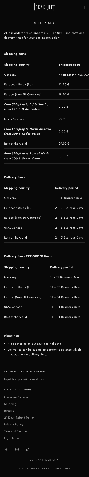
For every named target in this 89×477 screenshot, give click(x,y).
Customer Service (16, 397)
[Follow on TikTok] (28, 449)
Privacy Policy (13, 424)
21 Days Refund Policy (19, 417)
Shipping (10, 404)
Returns (9, 411)
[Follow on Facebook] (6, 449)
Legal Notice (12, 438)
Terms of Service (15, 431)
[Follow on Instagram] (17, 449)
